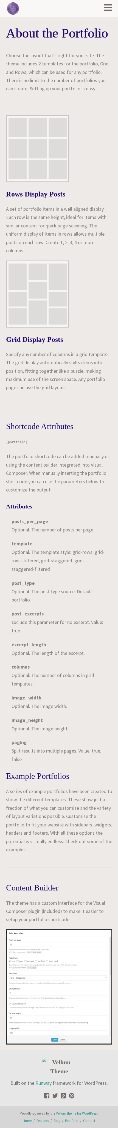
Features (42, 1120)
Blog (57, 1120)
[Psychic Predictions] (13, 8)
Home (27, 1120)
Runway (43, 1083)
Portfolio (71, 1120)
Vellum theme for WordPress (77, 1113)
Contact (89, 1120)
